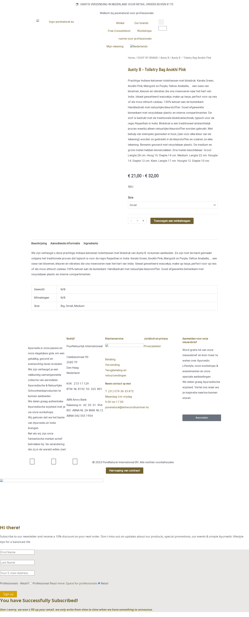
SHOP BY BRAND (147, 57)
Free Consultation (119, 30)
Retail (104, 583)
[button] (161, 22)
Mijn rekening (115, 46)
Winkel (120, 23)
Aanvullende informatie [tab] (65, 243)
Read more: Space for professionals (73, 583)
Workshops (144, 30)
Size (130, 197)
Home (131, 57)
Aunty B (164, 57)
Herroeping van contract (124, 470)
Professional (65, 583)
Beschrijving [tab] (39, 243)
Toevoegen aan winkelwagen (172, 220)
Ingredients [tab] (91, 243)
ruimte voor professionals (135, 38)
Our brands (141, 23)
